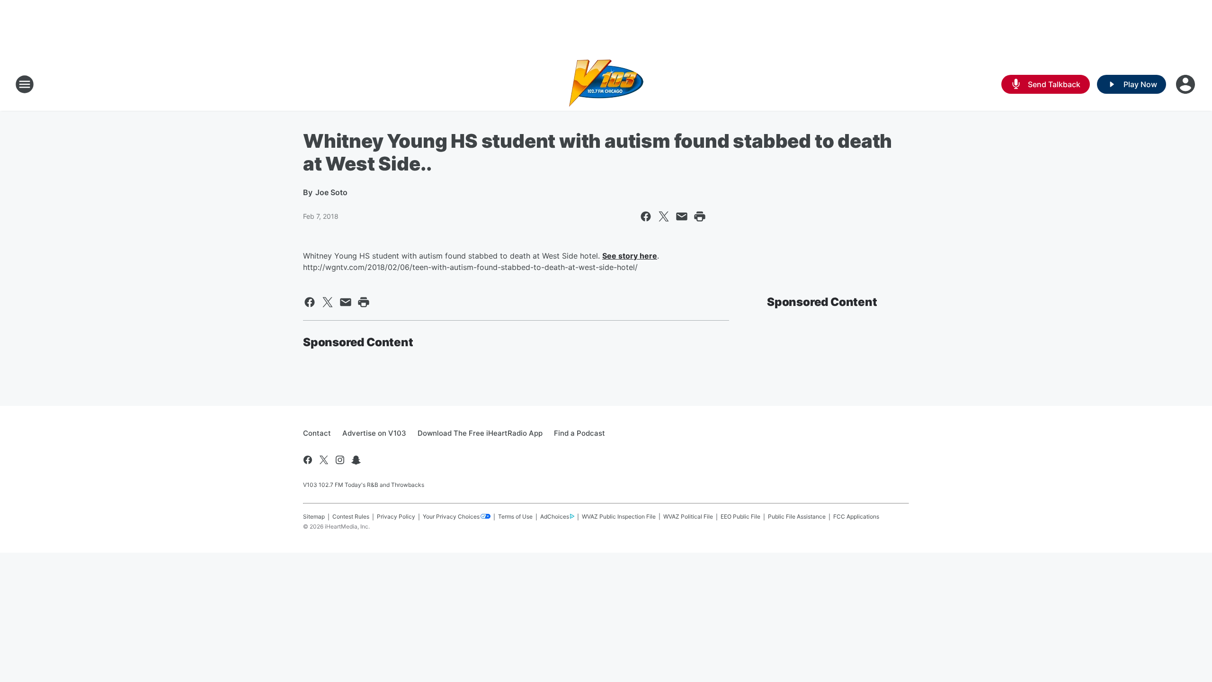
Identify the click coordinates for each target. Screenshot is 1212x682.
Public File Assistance (797, 516)
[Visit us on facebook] (307, 460)
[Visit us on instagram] (340, 460)
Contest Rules (350, 516)
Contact (317, 433)
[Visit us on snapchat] (356, 460)
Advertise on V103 (374, 433)
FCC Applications (856, 516)
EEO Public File (740, 516)
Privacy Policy (396, 516)
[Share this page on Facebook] (645, 216)
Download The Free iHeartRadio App (480, 433)
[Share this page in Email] (681, 216)
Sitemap (314, 516)
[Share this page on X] (663, 216)
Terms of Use (515, 516)
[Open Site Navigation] (24, 84)
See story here (629, 255)
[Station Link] (606, 84)
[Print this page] (699, 216)
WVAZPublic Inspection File (619, 516)
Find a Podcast (579, 433)
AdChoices (554, 516)
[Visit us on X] (324, 460)
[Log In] (1186, 84)
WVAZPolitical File (688, 516)
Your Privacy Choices (451, 516)
